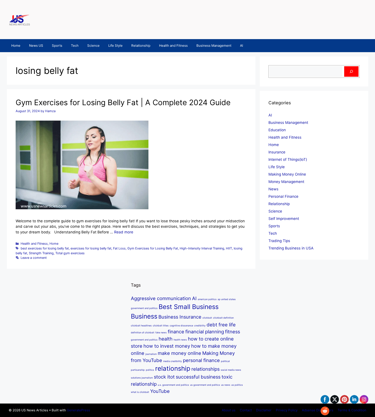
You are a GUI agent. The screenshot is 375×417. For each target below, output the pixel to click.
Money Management (286, 181)
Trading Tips (279, 241)
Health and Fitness (173, 45)
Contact (246, 410)
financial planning (204, 331)
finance (176, 331)
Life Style (115, 45)
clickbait (207, 317)
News (273, 189)
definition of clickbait (142, 332)
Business (144, 316)
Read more (123, 232)
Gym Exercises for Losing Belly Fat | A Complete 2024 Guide (123, 102)
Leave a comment (34, 257)
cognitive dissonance (181, 325)
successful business (198, 377)
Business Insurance (179, 317)
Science (93, 45)
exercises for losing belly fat (91, 248)
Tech (75, 45)
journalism (151, 354)
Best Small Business (189, 307)
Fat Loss (119, 248)
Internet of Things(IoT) (287, 159)
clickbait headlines (141, 325)
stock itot (164, 377)
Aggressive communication (161, 298)
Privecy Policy (287, 410)
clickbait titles (161, 325)
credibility (200, 325)
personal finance (201, 360)
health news (180, 339)
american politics (207, 299)
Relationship (140, 45)
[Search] (351, 71)
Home (15, 45)
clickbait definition (223, 317)
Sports (57, 45)
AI (241, 45)
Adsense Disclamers (317, 410)
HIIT (229, 248)
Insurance (276, 152)
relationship (172, 368)
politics (150, 370)
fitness (232, 331)
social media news (231, 370)
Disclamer (263, 410)
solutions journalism (142, 377)
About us (228, 410)
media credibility (172, 361)
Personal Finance (283, 196)
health (166, 339)
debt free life (221, 324)
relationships (205, 369)
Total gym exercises (70, 253)
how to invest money (166, 346)
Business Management (213, 45)
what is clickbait (140, 392)
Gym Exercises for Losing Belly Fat (152, 248)
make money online (179, 353)
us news (225, 385)
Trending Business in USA (291, 248)
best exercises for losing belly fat (45, 248)
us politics (237, 385)
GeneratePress (78, 410)
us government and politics (205, 385)
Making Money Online (287, 174)
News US (36, 45)
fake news (161, 332)
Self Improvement (283, 218)
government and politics (144, 339)
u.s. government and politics (173, 385)
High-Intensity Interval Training (202, 248)
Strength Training (41, 253)
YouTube (160, 391)
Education (277, 130)
